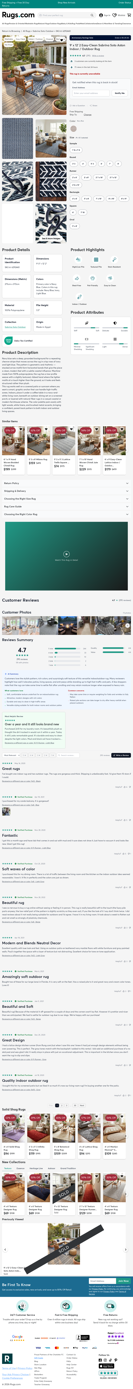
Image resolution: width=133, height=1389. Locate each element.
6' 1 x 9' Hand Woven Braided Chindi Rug (11, 462)
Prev (51, 1105)
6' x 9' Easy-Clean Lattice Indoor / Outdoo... (113, 462)
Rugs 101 (70, 1368)
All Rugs (5, 23)
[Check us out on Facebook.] (100, 1360)
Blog (36, 1361)
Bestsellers (38, 1374)
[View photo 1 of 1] (6, 811)
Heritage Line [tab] (36, 1168)
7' (110, 164)
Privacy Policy (97, 1289)
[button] (61, 40)
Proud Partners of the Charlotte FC (49, 1354)
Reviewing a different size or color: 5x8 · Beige (21, 922)
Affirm (36, 1371)
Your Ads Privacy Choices (15, 1374)
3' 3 (73, 164)
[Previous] (5, 450)
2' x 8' (86, 177)
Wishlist (121, 15)
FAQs (68, 1361)
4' (83, 164)
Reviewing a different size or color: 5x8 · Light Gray (23, 881)
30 (75, 1105)
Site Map (38, 1368)
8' (118, 164)
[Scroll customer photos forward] (127, 625)
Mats (82, 23)
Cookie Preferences (12, 1378)
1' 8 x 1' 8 (76, 150)
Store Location (40, 1364)
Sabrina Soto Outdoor (43, 31)
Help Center (71, 1364)
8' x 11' (124, 199)
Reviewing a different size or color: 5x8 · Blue (20, 805)
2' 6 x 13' (75, 185)
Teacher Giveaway (42, 1384)
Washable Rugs (31, 23)
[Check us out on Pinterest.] (116, 1360)
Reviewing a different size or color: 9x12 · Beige (21, 1019)
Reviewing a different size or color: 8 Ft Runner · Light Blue (26, 848)
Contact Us (71, 1354)
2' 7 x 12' (113, 177)
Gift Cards (38, 1358)
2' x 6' (74, 177)
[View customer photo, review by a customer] (11, 625)
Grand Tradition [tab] (68, 1168)
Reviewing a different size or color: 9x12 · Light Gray (23, 955)
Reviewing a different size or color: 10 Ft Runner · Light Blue (29, 743)
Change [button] (87, 114)
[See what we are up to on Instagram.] (105, 1360)
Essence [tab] (20, 1168)
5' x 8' (86, 199)
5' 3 (92, 164)
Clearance (126, 23)
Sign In (107, 15)
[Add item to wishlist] (21, 429)
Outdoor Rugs (55, 23)
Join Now (123, 1280)
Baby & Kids (66, 23)
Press (68, 1378)
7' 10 (83, 212)
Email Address (78, 87)
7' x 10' (99, 199)
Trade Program (40, 1378)
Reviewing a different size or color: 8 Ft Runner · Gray (24, 1059)
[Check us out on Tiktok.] (110, 1360)
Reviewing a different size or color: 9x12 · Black (21, 781)
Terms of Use (9, 1368)
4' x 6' (74, 199)
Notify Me (120, 93)
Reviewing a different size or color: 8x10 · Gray (21, 1090)
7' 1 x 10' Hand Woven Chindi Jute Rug (88, 462)
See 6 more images (51, 238)
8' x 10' (111, 199)
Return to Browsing (11, 31)
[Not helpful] (130, 787)
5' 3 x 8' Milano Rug (38, 459)
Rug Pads (76, 23)
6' (101, 164)
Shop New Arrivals (66, 2)
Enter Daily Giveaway (43, 1381)
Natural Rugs (43, 23)
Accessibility (71, 1374)
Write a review (98, 55)
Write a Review (122, 755)
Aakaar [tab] (51, 1168)
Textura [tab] (7, 1168)
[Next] (125, 450)
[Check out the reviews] (108, 1375)
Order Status (125, 2)
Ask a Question (78, 105)
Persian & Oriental (17, 23)
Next (82, 1105)
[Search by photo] (40, 15)
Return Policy (71, 1371)
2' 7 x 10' (99, 177)
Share (94, 105)
